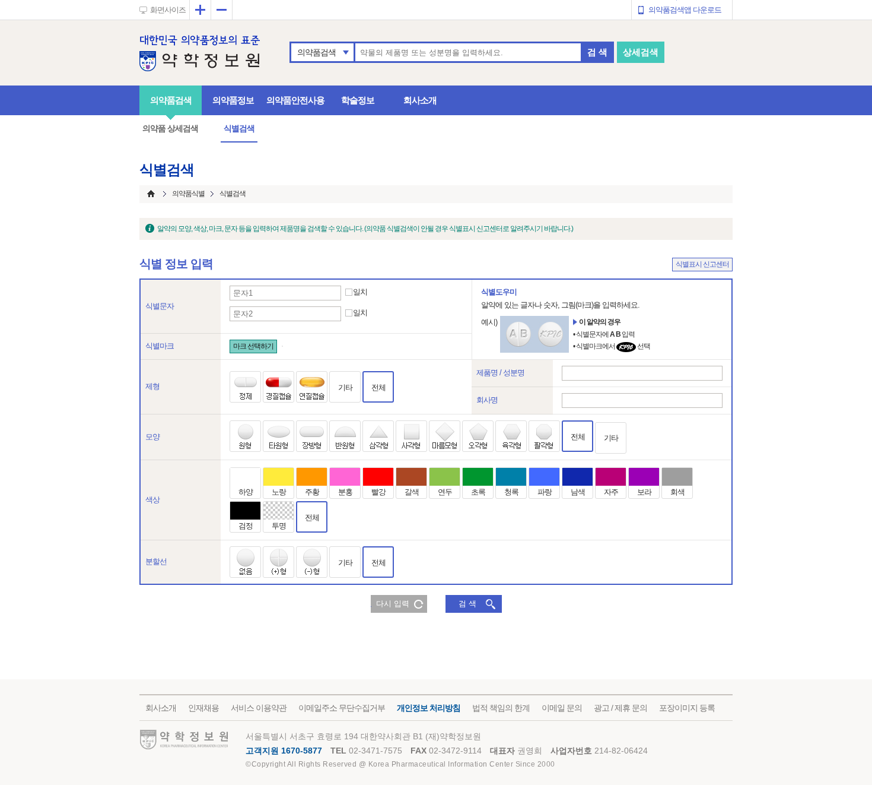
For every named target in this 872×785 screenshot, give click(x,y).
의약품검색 (316, 52)
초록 (478, 492)
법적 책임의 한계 (501, 708)
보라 (644, 492)
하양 (245, 492)
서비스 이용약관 (259, 708)
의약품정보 (233, 100)
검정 (245, 525)
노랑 (279, 492)
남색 (578, 492)
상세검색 (640, 52)
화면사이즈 (168, 9)
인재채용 (203, 708)
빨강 (378, 492)
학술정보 (357, 100)
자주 (611, 492)
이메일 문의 (562, 708)
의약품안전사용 (295, 100)
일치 (360, 292)
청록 (511, 492)
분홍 (345, 492)
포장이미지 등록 (687, 708)
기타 (345, 387)
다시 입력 (392, 603)
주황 (312, 492)
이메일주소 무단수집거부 (341, 708)
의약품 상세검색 (170, 128)
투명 (279, 525)
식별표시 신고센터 (702, 264)
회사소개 (420, 100)
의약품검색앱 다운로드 (684, 9)
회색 (677, 492)
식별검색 (239, 128)
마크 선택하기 (253, 346)
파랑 (544, 492)
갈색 (412, 492)
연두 (445, 492)
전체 (378, 387)
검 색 (597, 52)
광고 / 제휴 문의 (620, 708)
